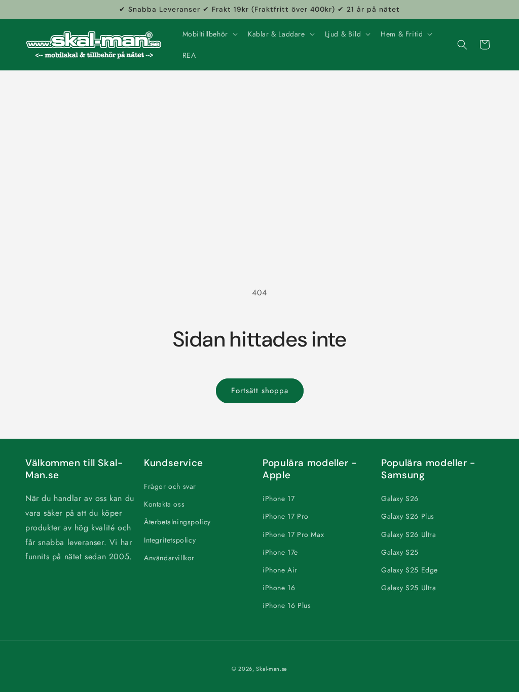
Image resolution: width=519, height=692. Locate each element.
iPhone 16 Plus (287, 605)
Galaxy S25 (400, 552)
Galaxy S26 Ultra (408, 534)
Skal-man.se (271, 669)
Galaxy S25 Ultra (408, 588)
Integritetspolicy (170, 540)
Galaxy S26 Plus (407, 516)
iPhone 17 (278, 498)
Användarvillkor (169, 558)
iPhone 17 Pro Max (293, 534)
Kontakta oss (164, 504)
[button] (209, 34)
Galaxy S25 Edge (409, 570)
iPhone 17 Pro (286, 516)
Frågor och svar (170, 486)
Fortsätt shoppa (259, 390)
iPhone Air (280, 570)
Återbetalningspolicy (177, 522)
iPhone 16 (279, 588)
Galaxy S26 (400, 498)
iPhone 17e (280, 552)
